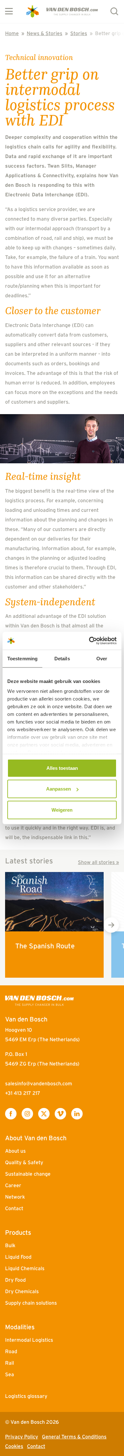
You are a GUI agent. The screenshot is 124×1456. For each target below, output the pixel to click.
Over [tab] (101, 658)
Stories (78, 33)
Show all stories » (98, 862)
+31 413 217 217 (22, 1093)
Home (12, 33)
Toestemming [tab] (22, 658)
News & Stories (44, 33)
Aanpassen (58, 789)
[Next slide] (111, 925)
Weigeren (62, 809)
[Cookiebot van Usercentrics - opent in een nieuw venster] (89, 641)
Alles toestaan (62, 767)
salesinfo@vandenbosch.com (38, 1083)
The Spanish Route (45, 946)
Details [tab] (62, 658)
